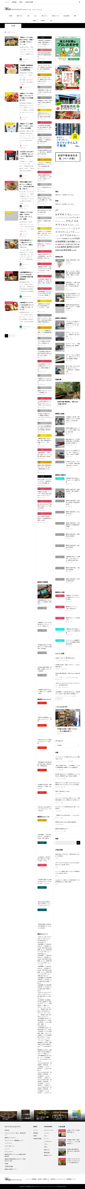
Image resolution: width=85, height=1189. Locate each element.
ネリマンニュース (66, 232)
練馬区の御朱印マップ (10, 1169)
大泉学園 (74, 696)
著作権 (40, 1179)
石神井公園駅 (75, 677)
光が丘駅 (72, 238)
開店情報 (67, 250)
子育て (77, 241)
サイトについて (9, 1151)
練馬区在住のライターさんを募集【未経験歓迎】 (15, 1155)
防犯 (75, 250)
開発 (72, 250)
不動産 (20, 2)
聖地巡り (43, 20)
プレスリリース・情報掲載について (14, 1140)
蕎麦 (60, 660)
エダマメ (67, 217)
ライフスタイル (68, 235)
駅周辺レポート (48, 1155)
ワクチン (59, 238)
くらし (68, 214)
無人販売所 (66, 15)
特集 (70, 677)
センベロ (61, 696)
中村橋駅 (57, 669)
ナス (72, 228)
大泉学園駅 (70, 242)
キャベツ (60, 221)
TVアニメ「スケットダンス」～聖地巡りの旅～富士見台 (44, 1009)
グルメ (35, 15)
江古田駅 (67, 244)
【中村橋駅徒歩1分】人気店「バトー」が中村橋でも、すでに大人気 (44, 1057)
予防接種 (64, 238)
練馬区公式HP (73, 247)
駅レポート (45, 15)
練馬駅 (57, 250)
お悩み (56, 858)
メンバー (7, 2)
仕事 (68, 238)
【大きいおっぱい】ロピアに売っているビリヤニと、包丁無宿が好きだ (44, 938)
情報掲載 (14, 2)
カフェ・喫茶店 (58, 677)
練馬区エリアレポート (10, 1137)
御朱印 (34, 20)
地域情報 (61, 241)
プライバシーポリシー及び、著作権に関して (15, 1134)
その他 (56, 793)
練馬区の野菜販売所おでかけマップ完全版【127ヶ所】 (15, 1159)
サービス (71, 225)
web (51, 20)
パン (76, 232)
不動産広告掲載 (29, 2)
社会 (58, 247)
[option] (8, 1116)
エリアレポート (48, 1141)
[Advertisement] (63, 9)
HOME (10, 15)
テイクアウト (63, 228)
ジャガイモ (76, 225)
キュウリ (63, 221)
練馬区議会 (47, 1152)
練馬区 (63, 247)
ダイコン (57, 228)
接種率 (60, 244)
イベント (62, 217)
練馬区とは (46, 1179)
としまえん (75, 214)
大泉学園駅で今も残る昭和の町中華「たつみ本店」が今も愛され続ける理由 (44, 979)
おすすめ (59, 214)
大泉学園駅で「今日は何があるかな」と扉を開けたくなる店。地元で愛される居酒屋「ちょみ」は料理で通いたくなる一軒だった (44, 948)
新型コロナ (20, 15)
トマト (68, 228)
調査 (61, 250)
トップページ (8, 1143)
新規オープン (55, 15)
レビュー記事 (66, 677)
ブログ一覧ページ (9, 1146)
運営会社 (7, 1130)
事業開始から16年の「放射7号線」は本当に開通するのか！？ (45, 1044)
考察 (75, 15)
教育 (63, 244)
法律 (71, 244)
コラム (56, 696)
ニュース (57, 761)
